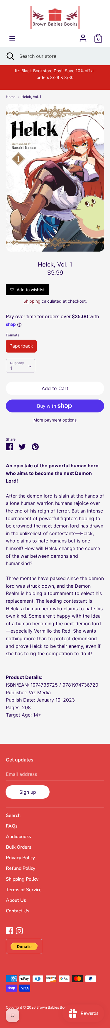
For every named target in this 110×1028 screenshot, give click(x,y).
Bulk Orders (18, 847)
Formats (12, 335)
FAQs (12, 826)
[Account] (83, 36)
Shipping (31, 301)
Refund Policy (20, 868)
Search (13, 815)
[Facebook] (9, 930)
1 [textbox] (11, 368)
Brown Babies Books (53, 1007)
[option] (55, 178)
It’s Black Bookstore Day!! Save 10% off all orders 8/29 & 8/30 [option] (55, 74)
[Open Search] (9, 56)
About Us (16, 900)
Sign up (27, 792)
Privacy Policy (20, 858)
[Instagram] (19, 930)
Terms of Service (24, 890)
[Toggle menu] (12, 38)
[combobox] (20, 366)
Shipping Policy (22, 879)
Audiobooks (18, 836)
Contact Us (17, 911)
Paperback (21, 346)
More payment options (55, 419)
